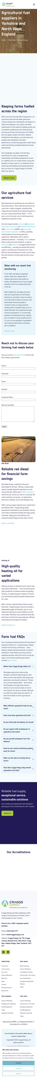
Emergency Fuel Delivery (8, 1004)
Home (3, 40)
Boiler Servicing (24, 966)
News (3, 981)
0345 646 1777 (18, 355)
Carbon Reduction (6, 975)
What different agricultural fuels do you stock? (18, 707)
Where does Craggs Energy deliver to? (17, 666)
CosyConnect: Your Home (27, 975)
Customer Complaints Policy (18, 1036)
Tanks (21, 987)
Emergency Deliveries (26, 1007)
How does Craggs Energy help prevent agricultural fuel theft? (17, 769)
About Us (4, 978)
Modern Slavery (28, 1033)
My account (4, 990)
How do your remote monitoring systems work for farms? (18, 749)
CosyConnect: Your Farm (27, 1004)
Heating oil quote (6, 987)
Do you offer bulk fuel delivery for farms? (18, 722)
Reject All (18, 1074)
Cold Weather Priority (26, 972)
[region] (18, 1062)
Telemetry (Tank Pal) (26, 1013)
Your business (5, 969)
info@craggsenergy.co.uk (15, 935)
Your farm (4, 972)
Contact (3, 984)
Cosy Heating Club (25, 978)
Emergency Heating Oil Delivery (26, 983)
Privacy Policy (19, 1033)
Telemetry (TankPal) (7, 1013)
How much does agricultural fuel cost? (17, 715)
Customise (18, 1068)
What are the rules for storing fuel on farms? (17, 759)
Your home (4, 966)
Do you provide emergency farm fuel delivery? (17, 740)
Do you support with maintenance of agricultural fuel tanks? (17, 730)
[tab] (18, 666)
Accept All (18, 1063)
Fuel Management (6, 1007)
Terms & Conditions (10, 1033)
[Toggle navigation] (29, 4)
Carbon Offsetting (25, 969)
